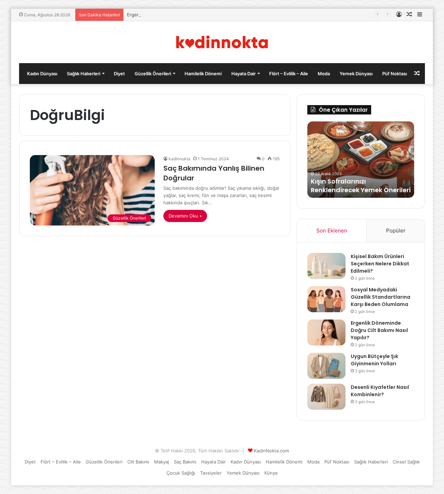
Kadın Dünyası (42, 73)
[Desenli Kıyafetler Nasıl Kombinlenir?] (326, 397)
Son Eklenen (331, 230)
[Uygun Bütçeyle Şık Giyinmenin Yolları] (326, 366)
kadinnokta (179, 158)
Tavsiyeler (211, 473)
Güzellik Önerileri (153, 73)
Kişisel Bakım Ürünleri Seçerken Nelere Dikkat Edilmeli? (380, 263)
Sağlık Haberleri (83, 73)
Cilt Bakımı (138, 462)
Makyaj (161, 462)
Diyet (119, 73)
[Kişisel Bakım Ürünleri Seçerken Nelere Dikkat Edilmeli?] (326, 266)
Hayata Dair (243, 73)
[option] (360, 159)
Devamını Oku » (185, 216)
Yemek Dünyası (356, 73)
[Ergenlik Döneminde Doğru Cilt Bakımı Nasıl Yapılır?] (326, 333)
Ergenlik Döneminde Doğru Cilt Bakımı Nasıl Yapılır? (379, 330)
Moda (324, 73)
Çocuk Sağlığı (180, 473)
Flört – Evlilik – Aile (288, 73)
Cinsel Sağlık (406, 462)
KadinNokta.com (271, 450)
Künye (271, 473)
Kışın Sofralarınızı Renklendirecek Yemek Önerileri (361, 185)
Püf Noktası (394, 73)
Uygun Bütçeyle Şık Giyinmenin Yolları (374, 360)
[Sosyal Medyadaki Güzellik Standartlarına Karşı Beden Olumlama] (326, 299)
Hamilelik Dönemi (203, 73)
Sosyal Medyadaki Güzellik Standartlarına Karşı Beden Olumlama (380, 297)
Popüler (395, 230)
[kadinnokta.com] (222, 42)
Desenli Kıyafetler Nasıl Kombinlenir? (380, 391)
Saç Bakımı (185, 462)
